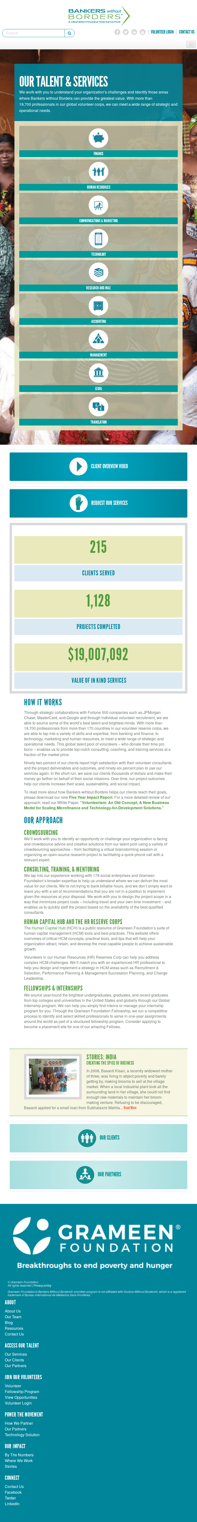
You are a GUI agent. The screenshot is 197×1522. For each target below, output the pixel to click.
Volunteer (13, 1385)
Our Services (16, 1354)
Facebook (13, 1492)
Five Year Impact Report (90, 797)
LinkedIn (12, 1503)
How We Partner (19, 1423)
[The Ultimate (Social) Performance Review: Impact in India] (98, 272)
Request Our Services (109, 503)
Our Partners (109, 1174)
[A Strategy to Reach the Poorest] (98, 205)
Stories (11, 1466)
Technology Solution (22, 1434)
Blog (9, 1322)
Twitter (10, 1498)
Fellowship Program (22, 1391)
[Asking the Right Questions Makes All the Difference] (98, 406)
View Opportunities (21, 1397)
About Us (13, 1311)
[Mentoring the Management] (98, 339)
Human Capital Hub (49, 928)
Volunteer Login (162, 32)
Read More (130, 1107)
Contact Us (187, 32)
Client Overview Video (109, 466)
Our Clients (109, 1137)
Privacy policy (42, 1285)
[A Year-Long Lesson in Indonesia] (98, 305)
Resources (14, 1328)
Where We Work (19, 1460)
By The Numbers (19, 1455)
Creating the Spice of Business (110, 1063)
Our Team (13, 1316)
